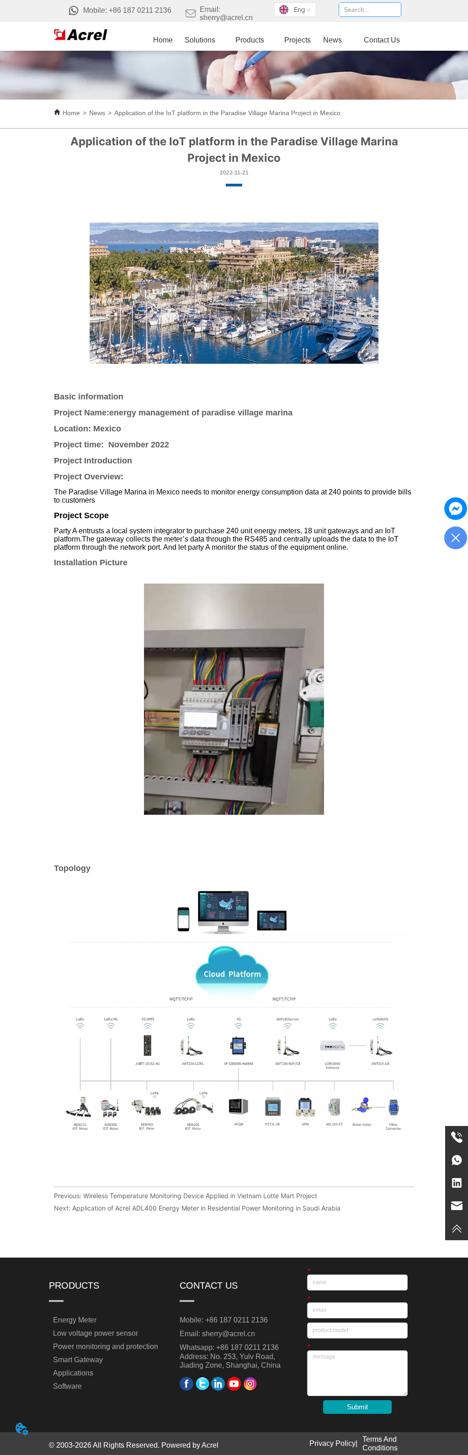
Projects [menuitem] (297, 40)
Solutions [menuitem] (200, 40)
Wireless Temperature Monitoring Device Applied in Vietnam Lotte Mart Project (200, 1196)
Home (71, 113)
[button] (249, 40)
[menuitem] (249, 40)
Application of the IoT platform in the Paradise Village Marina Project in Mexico (227, 113)
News (97, 113)
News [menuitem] (332, 40)
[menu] (281, 40)
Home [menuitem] (163, 40)
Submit (357, 1407)
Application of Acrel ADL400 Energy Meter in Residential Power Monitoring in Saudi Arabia (206, 1208)
